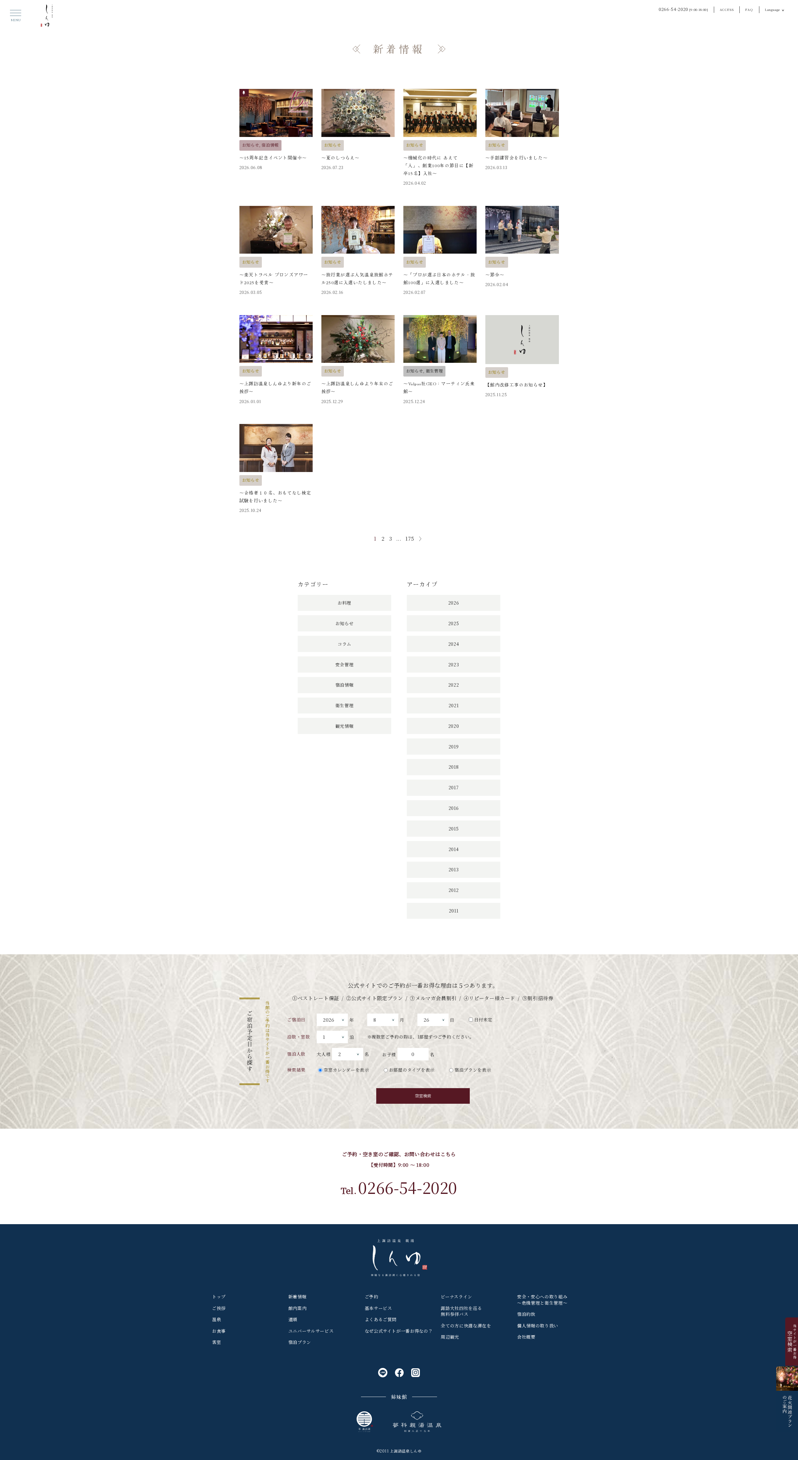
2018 (454, 767)
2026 (453, 603)
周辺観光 (450, 1337)
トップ (219, 1296)
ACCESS (727, 9)
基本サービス (378, 1308)
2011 (454, 911)
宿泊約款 (526, 1314)
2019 (454, 746)
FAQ (749, 9)
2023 (453, 664)
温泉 (216, 1319)
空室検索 (423, 1096)
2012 (454, 890)
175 (409, 538)
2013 (454, 869)
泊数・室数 (298, 1037)
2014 (454, 849)
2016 (454, 808)
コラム (344, 644)
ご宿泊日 (296, 1019)
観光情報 (344, 726)
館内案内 (297, 1308)
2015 (454, 828)
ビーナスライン (456, 1296)
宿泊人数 (296, 1054)
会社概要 (526, 1337)
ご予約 (371, 1296)
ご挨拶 (219, 1308)
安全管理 (344, 664)
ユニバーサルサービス (311, 1331)
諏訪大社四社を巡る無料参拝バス (461, 1311)
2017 (454, 787)
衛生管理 (344, 705)
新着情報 (297, 1296)
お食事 (219, 1331)
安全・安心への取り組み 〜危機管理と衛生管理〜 (542, 1299)
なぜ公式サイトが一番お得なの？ (399, 1331)
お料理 (344, 603)
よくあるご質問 (381, 1319)
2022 (453, 685)
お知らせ (344, 623)
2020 (453, 726)
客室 (216, 1342)
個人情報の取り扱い (537, 1325)
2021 (454, 705)
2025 (453, 623)
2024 (453, 644)
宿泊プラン (299, 1342)
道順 (292, 1319)
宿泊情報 (344, 685)
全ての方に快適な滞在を (466, 1325)
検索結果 (296, 1070)
